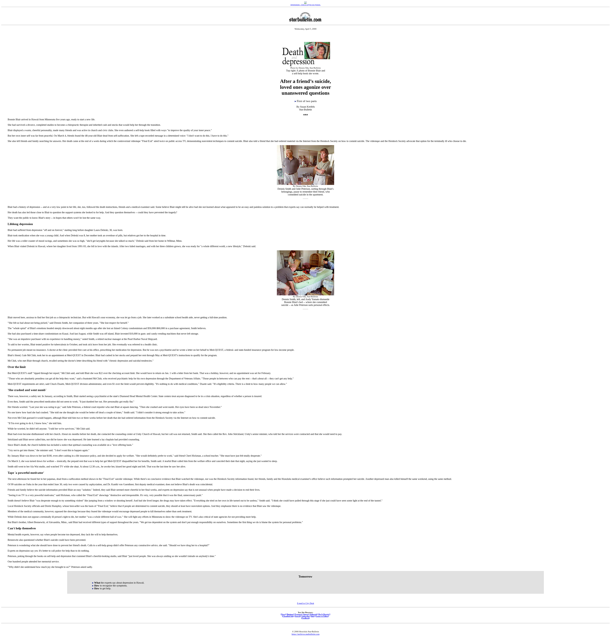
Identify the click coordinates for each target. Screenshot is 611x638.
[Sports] (306, 614)
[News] (283, 614)
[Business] (290, 614)
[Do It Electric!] (324, 614)
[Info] (312, 616)
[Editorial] (313, 614)
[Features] (298, 614)
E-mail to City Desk (305, 603)
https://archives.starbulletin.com (306, 634)
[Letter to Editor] (322, 616)
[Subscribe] (305, 616)
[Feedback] (305, 618)
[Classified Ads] (288, 616)
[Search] (297, 616)
